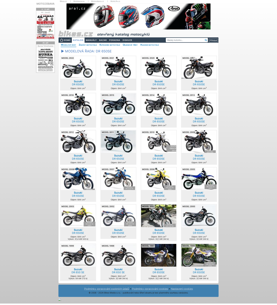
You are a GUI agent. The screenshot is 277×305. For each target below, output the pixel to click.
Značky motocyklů (88, 44)
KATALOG (78, 40)
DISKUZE (127, 40)
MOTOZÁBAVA (46, 3)
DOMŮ (67, 40)
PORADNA (114, 40)
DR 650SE (78, 83)
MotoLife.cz (115, 1)
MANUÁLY (91, 40)
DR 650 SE (78, 271)
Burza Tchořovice (45, 46)
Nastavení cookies (182, 288)
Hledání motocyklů (149, 44)
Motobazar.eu (79, 1)
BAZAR (103, 40)
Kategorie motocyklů (110, 44)
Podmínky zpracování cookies (150, 288)
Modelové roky (68, 44)
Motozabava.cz (97, 1)
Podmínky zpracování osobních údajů (106, 288)
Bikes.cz (63, 1)
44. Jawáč (45, 12)
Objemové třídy (130, 44)
